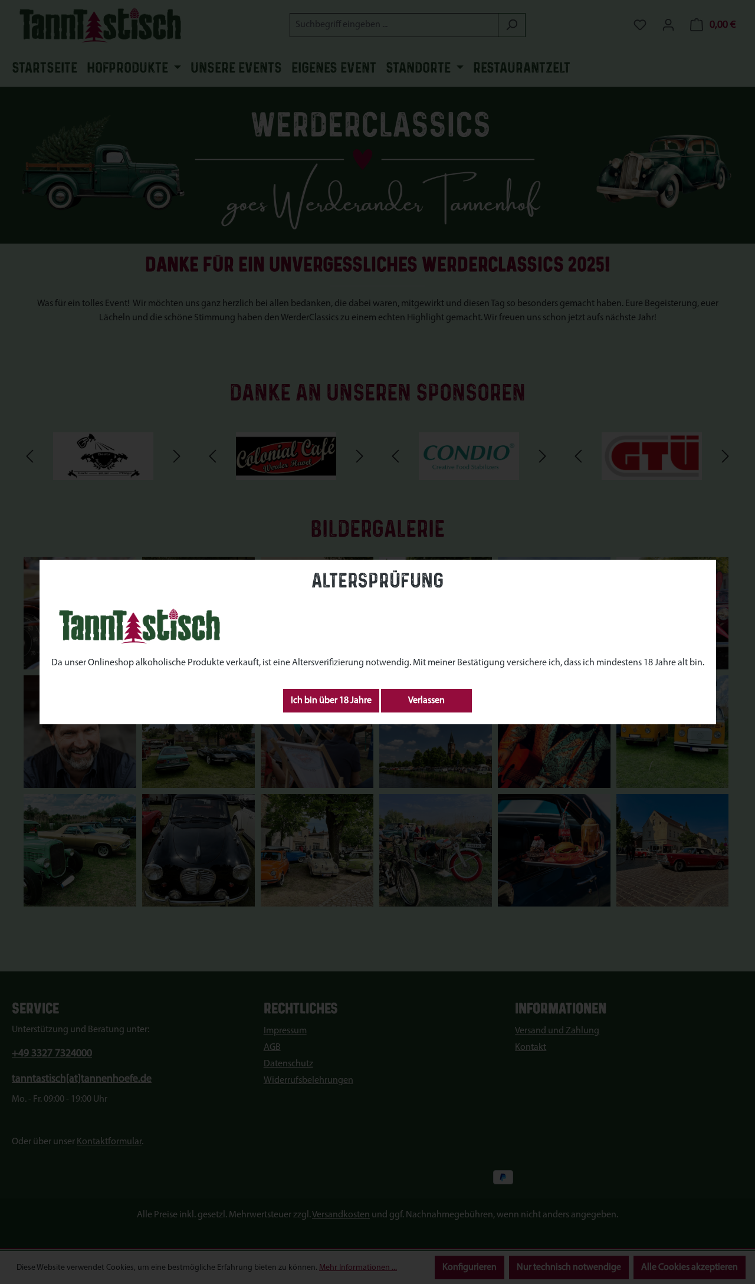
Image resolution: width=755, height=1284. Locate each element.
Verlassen (426, 700)
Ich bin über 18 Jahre (331, 700)
